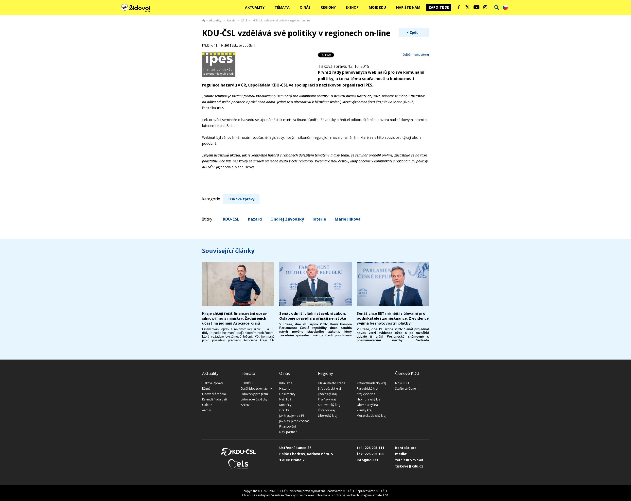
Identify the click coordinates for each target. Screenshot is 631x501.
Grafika (284, 410)
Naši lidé (285, 399)
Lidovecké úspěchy (254, 399)
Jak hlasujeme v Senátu (295, 421)
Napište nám (408, 7)
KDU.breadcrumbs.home (203, 20)
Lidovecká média (214, 394)
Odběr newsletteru (416, 54)
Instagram (485, 7)
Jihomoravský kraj (369, 399)
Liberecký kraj (327, 416)
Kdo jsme (285, 383)
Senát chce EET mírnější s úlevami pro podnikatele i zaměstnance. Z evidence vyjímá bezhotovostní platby (393, 318)
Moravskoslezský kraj (371, 416)
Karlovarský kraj (329, 405)
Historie (284, 388)
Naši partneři (288, 432)
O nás (305, 7)
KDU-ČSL (231, 219)
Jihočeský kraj (327, 394)
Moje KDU (377, 7)
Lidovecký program (254, 394)
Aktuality (254, 7)
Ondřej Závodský (287, 219)
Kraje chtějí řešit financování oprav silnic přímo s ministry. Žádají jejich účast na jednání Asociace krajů (234, 318)
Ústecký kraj (326, 410)
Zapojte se (439, 7)
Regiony (328, 7)
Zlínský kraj (364, 410)
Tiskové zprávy (241, 199)
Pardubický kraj (367, 388)
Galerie (207, 405)
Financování (287, 426)
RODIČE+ (247, 383)
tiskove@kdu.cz (409, 466)
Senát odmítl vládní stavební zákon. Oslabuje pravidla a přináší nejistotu (312, 316)
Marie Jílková (348, 219)
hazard (255, 219)
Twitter (467, 7)
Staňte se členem (407, 388)
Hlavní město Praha (331, 383)
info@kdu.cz (368, 460)
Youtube (476, 7)
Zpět (414, 32)
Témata (282, 7)
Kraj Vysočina (366, 394)
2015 (244, 20)
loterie (319, 219)
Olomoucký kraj (368, 405)
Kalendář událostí (214, 399)
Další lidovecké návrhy (256, 388)
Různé (206, 388)
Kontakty (285, 405)
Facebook (459, 7)
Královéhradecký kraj (371, 383)
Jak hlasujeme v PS (291, 416)
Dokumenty (287, 394)
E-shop (352, 7)
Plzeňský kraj (327, 399)
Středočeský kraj (329, 388)
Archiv (231, 20)
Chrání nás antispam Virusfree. (263, 495)
